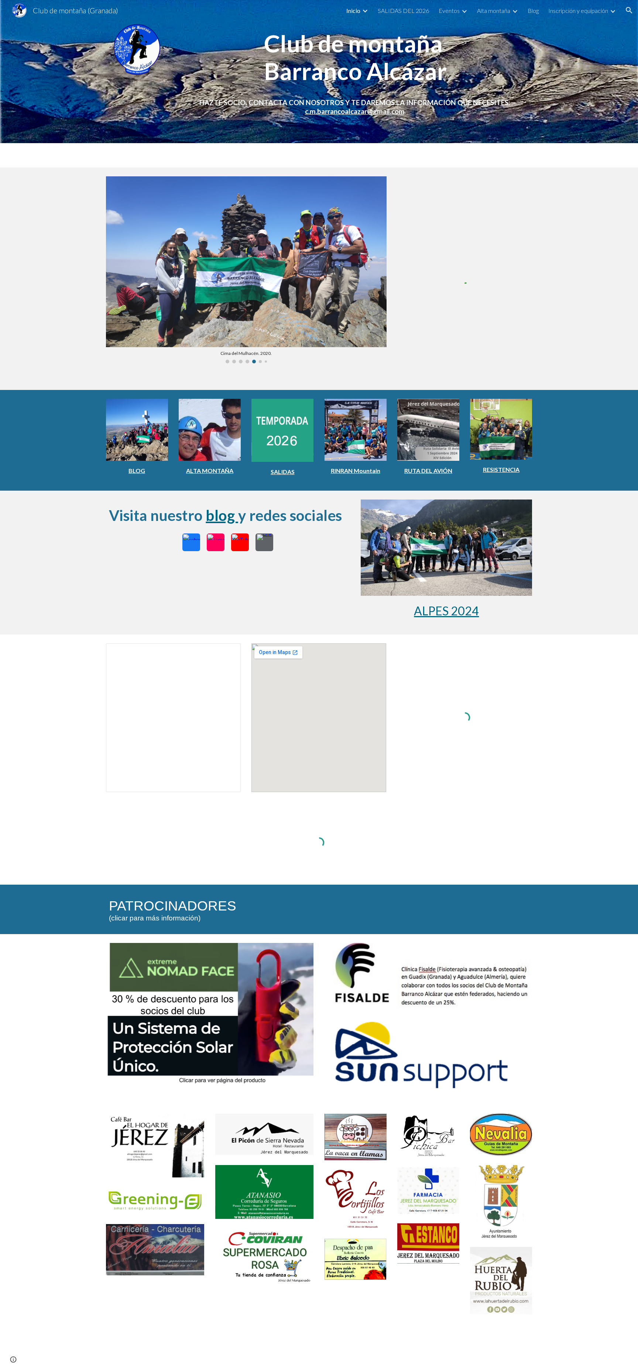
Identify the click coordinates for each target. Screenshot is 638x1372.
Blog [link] (533, 10)
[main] (355, 55)
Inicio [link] (353, 10)
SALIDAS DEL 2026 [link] (403, 10)
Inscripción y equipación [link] (578, 10)
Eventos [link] (449, 10)
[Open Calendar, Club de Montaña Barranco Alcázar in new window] (226, 653)
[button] (629, 10)
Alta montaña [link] (493, 10)
